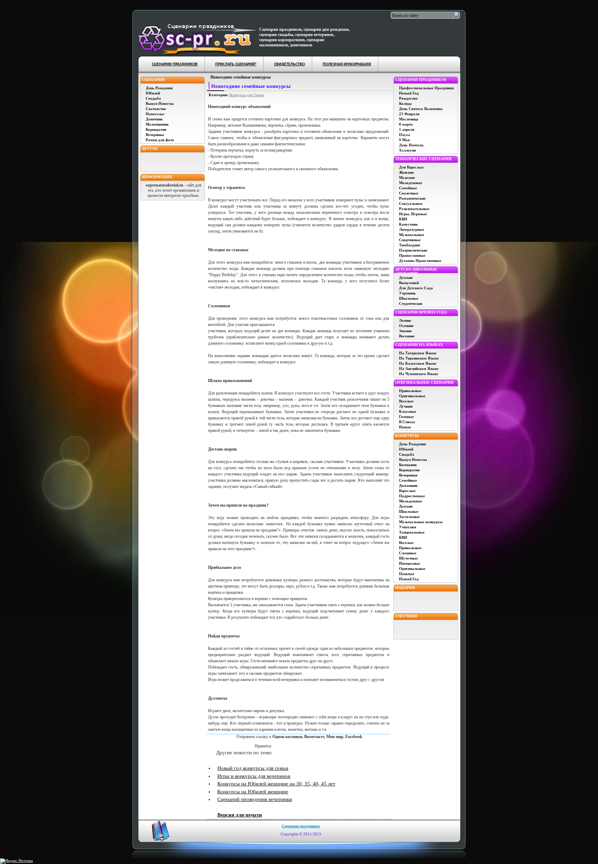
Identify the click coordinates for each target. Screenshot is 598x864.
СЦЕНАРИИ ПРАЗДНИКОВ (175, 64)
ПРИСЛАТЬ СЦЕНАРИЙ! (235, 64)
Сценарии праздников (301, 826)
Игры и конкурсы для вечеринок (253, 776)
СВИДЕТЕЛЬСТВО (289, 64)
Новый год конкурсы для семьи (252, 768)
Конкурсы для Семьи (246, 95)
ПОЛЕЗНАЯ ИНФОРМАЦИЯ (347, 64)
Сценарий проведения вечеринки (254, 799)
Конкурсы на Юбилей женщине (252, 791)
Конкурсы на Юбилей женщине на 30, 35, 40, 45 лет (276, 783)
